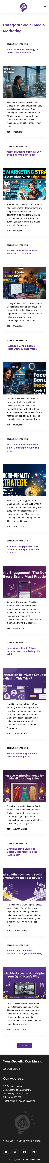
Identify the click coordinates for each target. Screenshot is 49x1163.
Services (14, 1141)
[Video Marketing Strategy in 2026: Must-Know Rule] (24, 77)
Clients (22, 1141)
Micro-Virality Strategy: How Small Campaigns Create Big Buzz (23, 447)
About (5, 1141)
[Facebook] (6, 1152)
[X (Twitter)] (15, 1152)
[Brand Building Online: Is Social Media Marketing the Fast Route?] (24, 880)
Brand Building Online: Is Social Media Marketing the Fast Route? (22, 852)
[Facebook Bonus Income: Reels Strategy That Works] (24, 373)
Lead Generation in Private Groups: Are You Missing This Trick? (23, 651)
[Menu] (45, 6)
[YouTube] (34, 1152)
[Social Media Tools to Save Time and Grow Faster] (24, 278)
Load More (24, 1045)
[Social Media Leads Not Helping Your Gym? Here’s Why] (24, 978)
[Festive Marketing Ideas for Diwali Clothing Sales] (24, 781)
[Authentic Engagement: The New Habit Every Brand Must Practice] (24, 577)
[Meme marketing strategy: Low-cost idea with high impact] (24, 179)
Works (29, 1141)
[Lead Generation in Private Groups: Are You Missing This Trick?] (24, 679)
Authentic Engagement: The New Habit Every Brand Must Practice (23, 549)
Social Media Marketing (17, 44)
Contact (36, 1141)
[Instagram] (24, 1152)
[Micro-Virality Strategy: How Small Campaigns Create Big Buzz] (24, 475)
